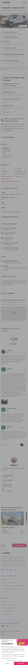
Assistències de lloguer (8, 611)
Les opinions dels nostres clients (10, 589)
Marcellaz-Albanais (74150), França (16, 10)
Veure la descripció (7, 130)
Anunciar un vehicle (6, 601)
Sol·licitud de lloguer (19, 545)
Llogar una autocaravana (8, 582)
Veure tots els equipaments (9, 181)
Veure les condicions (7, 284)
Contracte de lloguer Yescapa (10, 604)
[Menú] (24, 2)
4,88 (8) (5, 10)
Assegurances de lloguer (8, 608)
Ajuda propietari (6, 614)
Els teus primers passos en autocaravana (13, 586)
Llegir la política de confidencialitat (9, 658)
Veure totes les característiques (11, 211)
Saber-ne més (7, 112)
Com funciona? (5, 579)
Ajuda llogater (5, 592)
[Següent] (22, 518)
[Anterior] (3, 518)
